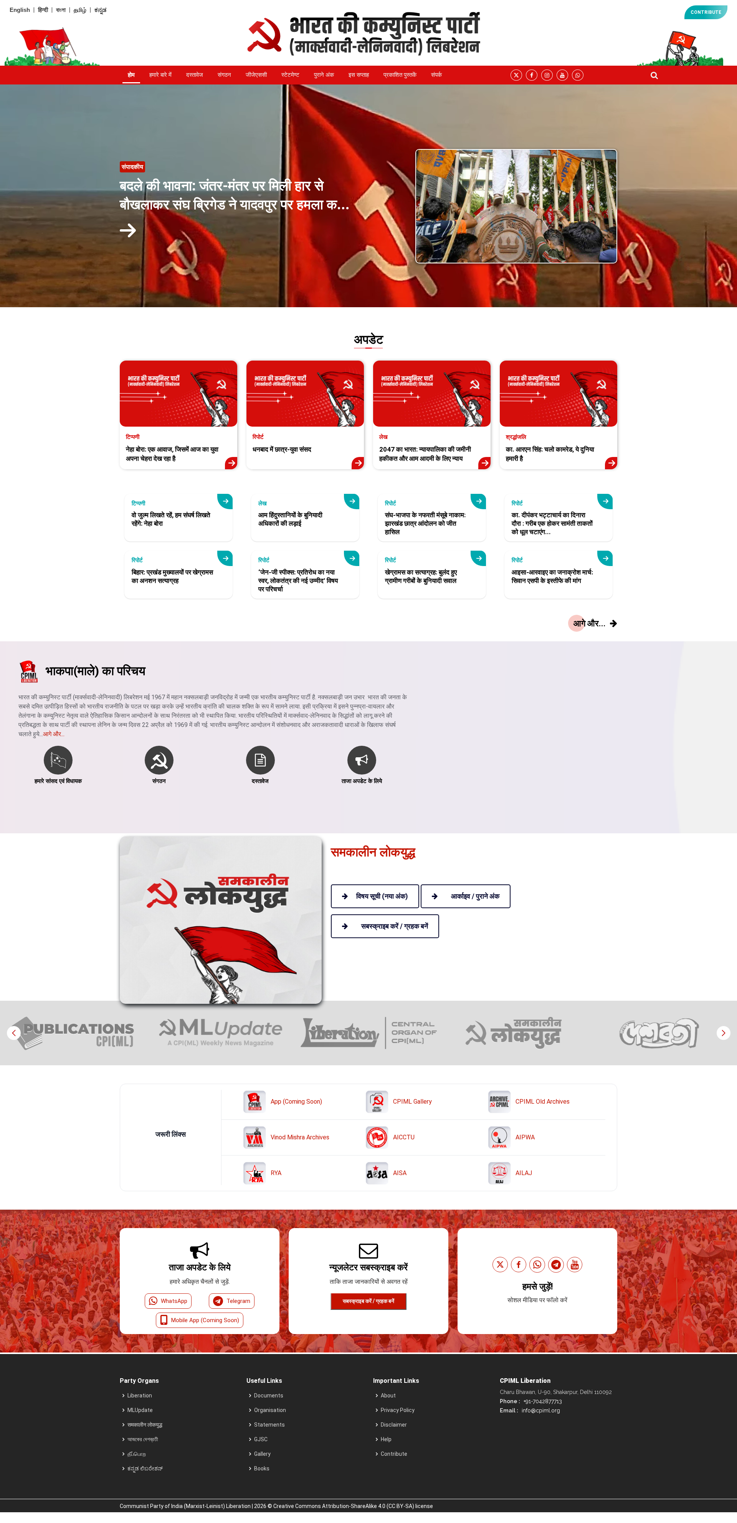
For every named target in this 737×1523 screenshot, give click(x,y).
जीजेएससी (256, 74)
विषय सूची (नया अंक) (382, 896)
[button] (723, 1033)
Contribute (394, 1454)
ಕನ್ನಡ (100, 10)
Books (261, 1468)
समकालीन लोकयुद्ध (144, 1424)
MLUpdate (140, 1410)
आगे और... (53, 734)
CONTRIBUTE (706, 12)
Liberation (139, 1395)
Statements (269, 1424)
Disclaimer (394, 1424)
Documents (268, 1395)
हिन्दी (43, 10)
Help (386, 1439)
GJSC (261, 1439)
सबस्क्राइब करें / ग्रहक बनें (368, 1301)
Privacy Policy (398, 1410)
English (20, 10)
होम (131, 74)
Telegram (238, 1301)
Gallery (262, 1454)
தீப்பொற (136, 1454)
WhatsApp (174, 1301)
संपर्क (436, 74)
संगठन (224, 74)
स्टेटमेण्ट (290, 74)
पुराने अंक (324, 74)
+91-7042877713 (542, 1401)
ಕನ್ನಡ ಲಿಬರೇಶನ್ (145, 1468)
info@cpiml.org (540, 1410)
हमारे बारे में (160, 74)
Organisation (270, 1410)
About (388, 1395)
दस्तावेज (194, 74)
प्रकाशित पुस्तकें (399, 74)
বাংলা (61, 10)
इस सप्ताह (359, 74)
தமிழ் (80, 10)
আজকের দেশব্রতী (142, 1439)
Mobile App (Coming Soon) (205, 1320)
